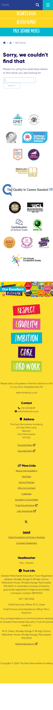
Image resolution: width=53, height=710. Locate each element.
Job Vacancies (25, 511)
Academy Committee (26, 499)
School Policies (26, 482)
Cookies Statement (26, 543)
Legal (26, 532)
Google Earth (25, 451)
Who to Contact (26, 488)
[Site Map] (10, 42)
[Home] (4, 42)
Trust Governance (24, 505)
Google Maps (25, 445)
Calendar (26, 494)
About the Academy (26, 470)
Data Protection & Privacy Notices (26, 537)
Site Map (26, 476)
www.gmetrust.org (24, 644)
